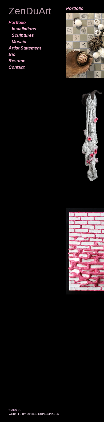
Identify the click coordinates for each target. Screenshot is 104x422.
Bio (12, 54)
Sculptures (23, 35)
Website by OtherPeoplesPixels (34, 413)
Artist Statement (25, 48)
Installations (24, 29)
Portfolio (17, 22)
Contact (17, 67)
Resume (17, 61)
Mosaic (19, 41)
